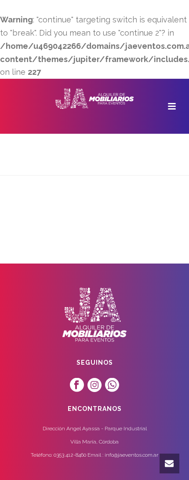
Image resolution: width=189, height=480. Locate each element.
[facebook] (77, 385)
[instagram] (94, 385)
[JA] (94, 98)
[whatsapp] (112, 385)
